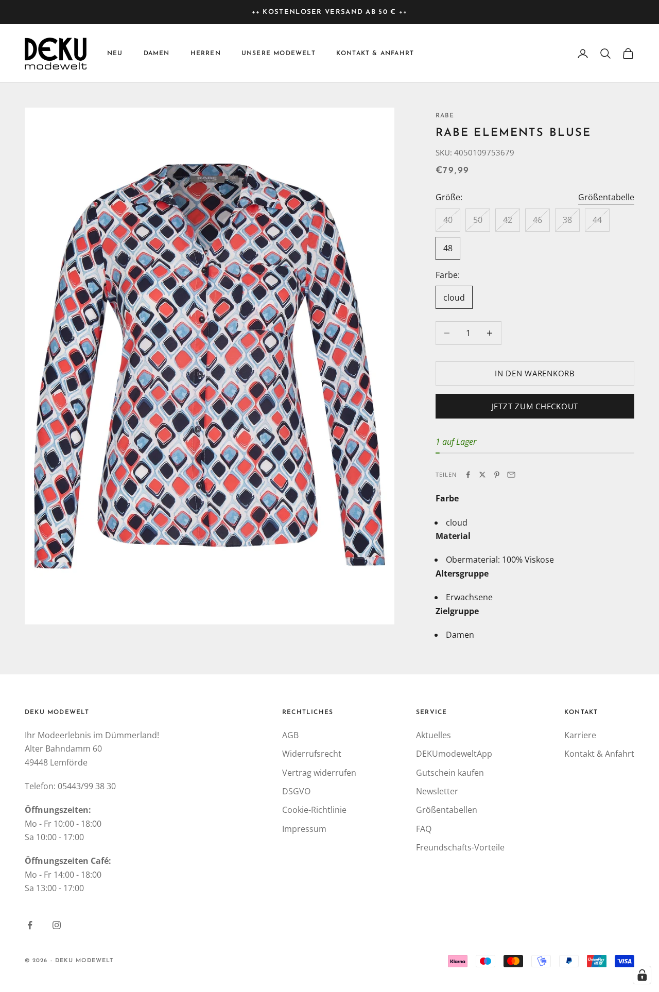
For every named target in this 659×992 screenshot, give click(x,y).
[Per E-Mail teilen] (511, 475)
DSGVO (296, 791)
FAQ (423, 828)
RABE (445, 116)
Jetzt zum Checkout (535, 406)
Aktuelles (433, 735)
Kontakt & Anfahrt (375, 53)
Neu (115, 53)
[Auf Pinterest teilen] (497, 475)
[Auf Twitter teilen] (482, 475)
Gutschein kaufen (450, 772)
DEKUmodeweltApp (454, 753)
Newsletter (437, 791)
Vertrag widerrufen (319, 772)
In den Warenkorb (535, 373)
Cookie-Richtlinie (314, 809)
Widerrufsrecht (311, 753)
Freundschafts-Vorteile (460, 847)
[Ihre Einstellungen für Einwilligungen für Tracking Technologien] (642, 975)
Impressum (304, 828)
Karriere (580, 735)
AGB (290, 735)
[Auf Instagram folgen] (56, 925)
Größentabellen (446, 809)
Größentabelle (606, 197)
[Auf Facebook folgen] (30, 925)
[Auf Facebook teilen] (468, 475)
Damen (157, 53)
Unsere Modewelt (278, 53)
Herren (205, 53)
